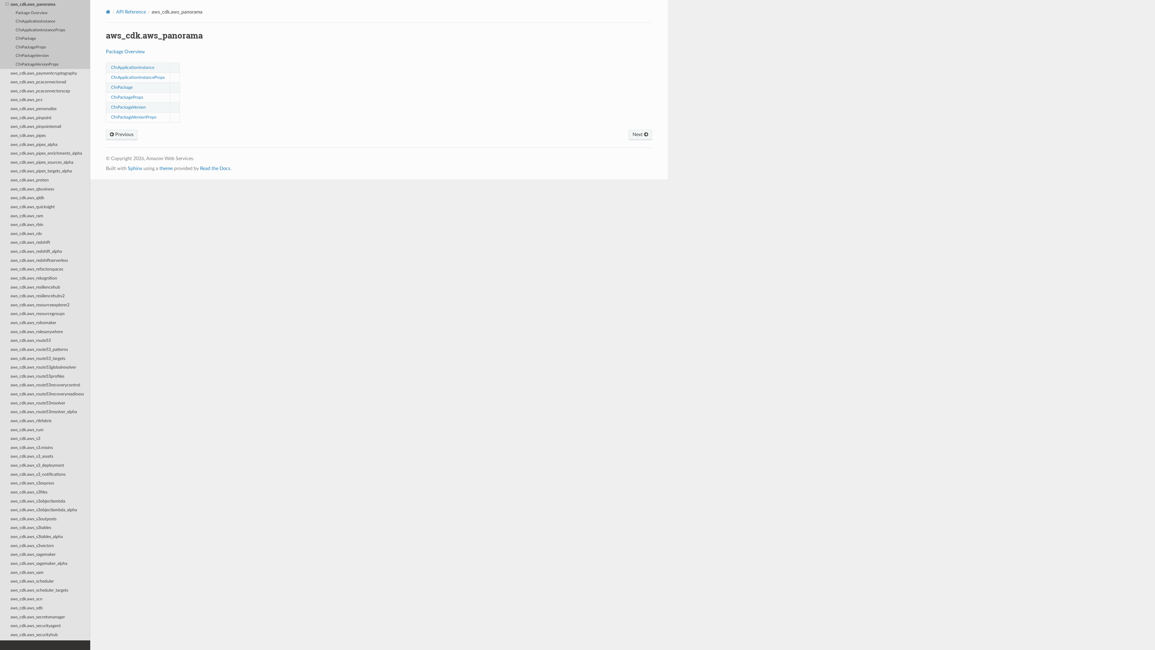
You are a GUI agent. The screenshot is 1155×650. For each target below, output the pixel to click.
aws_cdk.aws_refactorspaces (37, 269)
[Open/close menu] (7, 4)
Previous (124, 134)
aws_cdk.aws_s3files (29, 492)
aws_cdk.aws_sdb (27, 608)
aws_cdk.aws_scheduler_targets (39, 590)
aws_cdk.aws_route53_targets (38, 358)
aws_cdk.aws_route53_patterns (39, 349)
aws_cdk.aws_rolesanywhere (37, 332)
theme (166, 168)
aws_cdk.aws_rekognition (34, 278)
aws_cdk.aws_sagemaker (33, 554)
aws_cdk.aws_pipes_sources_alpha (42, 162)
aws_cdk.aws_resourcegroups (38, 313)
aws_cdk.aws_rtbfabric (31, 421)
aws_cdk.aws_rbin (27, 224)
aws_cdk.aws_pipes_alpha (34, 144)
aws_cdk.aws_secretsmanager (38, 617)
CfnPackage (26, 39)
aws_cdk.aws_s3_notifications (38, 474)
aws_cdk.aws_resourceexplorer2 (40, 305)
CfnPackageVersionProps (37, 65)
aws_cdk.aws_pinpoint (31, 118)
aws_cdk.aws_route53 (31, 340)
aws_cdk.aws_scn (26, 599)
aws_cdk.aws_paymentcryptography (44, 73)
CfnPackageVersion (32, 56)
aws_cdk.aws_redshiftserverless (39, 260)
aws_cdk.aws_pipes (28, 135)
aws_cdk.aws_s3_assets (32, 456)
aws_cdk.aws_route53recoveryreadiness (47, 394)
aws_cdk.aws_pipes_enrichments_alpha (46, 153)
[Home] (108, 11)
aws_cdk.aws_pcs (26, 100)
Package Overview (32, 13)
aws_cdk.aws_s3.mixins (32, 447)
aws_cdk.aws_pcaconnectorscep (40, 91)
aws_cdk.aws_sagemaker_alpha (39, 563)
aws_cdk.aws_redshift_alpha (36, 251)
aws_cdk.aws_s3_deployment (37, 465)
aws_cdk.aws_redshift (30, 242)
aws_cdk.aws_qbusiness (32, 189)
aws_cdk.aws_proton (30, 180)
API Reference (131, 12)
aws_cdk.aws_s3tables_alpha (37, 536)
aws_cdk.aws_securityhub (34, 635)
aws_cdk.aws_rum (27, 430)
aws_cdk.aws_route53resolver (38, 403)
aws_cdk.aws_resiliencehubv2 (38, 296)
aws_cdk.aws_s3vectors (32, 545)
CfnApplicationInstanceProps (40, 30)
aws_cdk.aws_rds (26, 233)
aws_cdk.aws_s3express (32, 483)
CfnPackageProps (31, 47)
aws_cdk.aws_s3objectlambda (38, 501)
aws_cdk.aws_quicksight (33, 207)
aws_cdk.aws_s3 (25, 438)
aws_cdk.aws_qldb (27, 198)
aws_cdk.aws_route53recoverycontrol (45, 385)
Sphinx (135, 168)
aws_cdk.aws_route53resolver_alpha (44, 412)
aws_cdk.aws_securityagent (36, 626)
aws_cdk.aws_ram (27, 216)
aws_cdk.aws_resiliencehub (35, 287)
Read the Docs (215, 168)
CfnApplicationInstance (35, 21)
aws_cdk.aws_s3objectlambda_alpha (44, 510)
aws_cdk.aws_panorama (33, 4)
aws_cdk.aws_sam (27, 572)
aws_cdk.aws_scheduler (32, 581)
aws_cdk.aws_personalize (34, 109)
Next (638, 134)
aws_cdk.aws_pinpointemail (36, 126)
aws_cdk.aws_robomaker (33, 322)
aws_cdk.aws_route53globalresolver (43, 367)
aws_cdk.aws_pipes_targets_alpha (41, 171)
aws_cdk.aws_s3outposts (34, 519)
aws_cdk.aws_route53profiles (37, 376)
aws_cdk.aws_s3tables (31, 527)
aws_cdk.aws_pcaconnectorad (38, 82)
